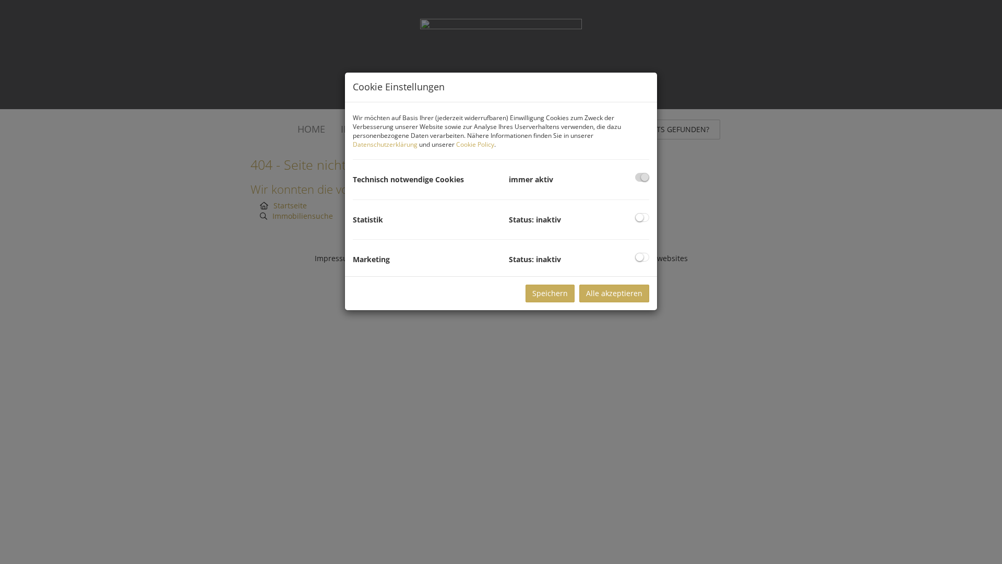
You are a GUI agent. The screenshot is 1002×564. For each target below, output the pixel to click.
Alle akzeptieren (614, 293)
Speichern (550, 293)
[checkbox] (642, 177)
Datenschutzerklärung (385, 144)
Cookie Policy (475, 144)
